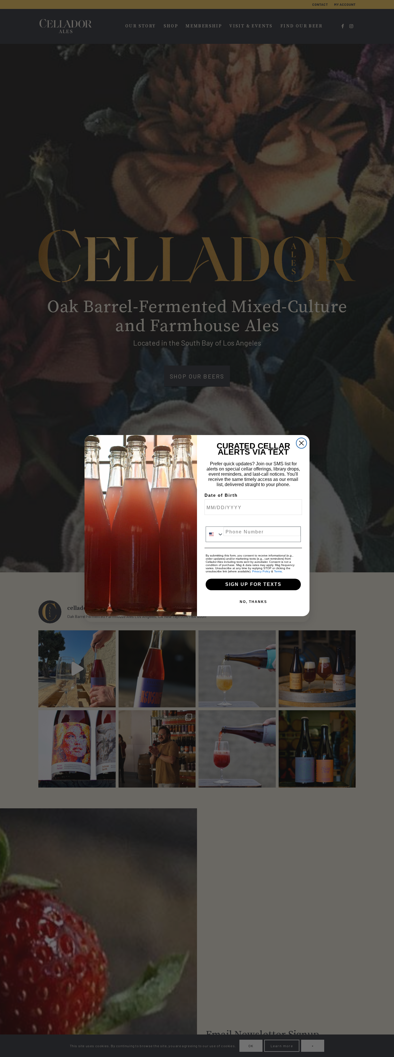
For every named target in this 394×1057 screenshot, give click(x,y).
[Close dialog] (301, 443)
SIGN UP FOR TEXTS (253, 584)
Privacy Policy (261, 571)
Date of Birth (221, 495)
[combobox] (215, 534)
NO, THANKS (253, 602)
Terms (278, 571)
